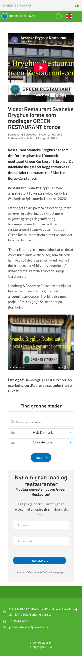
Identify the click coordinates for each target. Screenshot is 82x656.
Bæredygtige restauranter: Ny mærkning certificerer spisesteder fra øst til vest (40, 385)
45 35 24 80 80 (19, 621)
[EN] (69, 16)
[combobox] (44, 432)
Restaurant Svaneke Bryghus (30, 188)
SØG (39, 457)
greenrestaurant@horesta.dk (28, 627)
